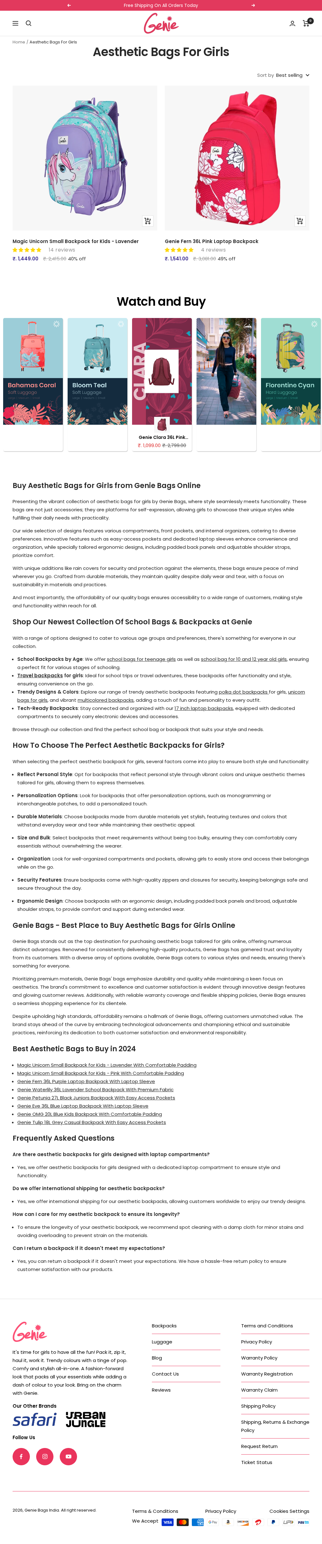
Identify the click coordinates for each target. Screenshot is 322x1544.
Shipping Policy (258, 1406)
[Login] (292, 23)
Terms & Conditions (155, 1511)
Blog (157, 1357)
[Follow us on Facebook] (21, 1456)
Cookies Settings (289, 1511)
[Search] (28, 23)
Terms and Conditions (267, 1325)
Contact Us (165, 1374)
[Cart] (306, 23)
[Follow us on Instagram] (44, 1456)
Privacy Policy (256, 1341)
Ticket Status (256, 1462)
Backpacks (164, 1325)
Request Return (259, 1446)
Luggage (162, 1341)
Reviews (161, 1390)
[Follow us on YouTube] (68, 1456)
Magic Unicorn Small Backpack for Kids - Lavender (76, 241)
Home (19, 42)
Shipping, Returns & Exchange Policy (275, 1426)
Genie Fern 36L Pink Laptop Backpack (211, 241)
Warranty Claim (259, 1390)
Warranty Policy (259, 1357)
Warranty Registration (267, 1374)
